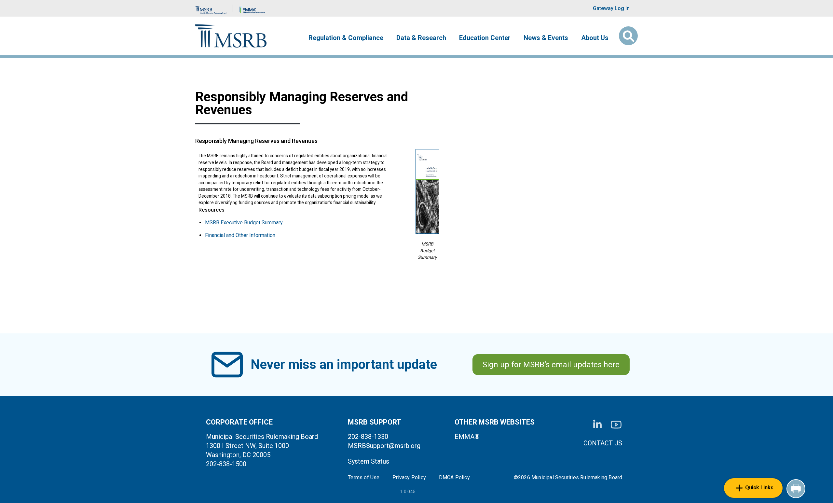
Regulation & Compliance (345, 38)
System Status (368, 461)
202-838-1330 (368, 436)
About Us (594, 38)
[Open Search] (628, 35)
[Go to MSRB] (210, 8)
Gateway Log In (611, 8)
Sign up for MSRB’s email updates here (551, 364)
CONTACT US (602, 443)
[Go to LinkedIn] (597, 424)
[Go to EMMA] (252, 8)
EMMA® (467, 436)
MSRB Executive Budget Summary (244, 222)
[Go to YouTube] (616, 424)
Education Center (485, 38)
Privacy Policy (409, 477)
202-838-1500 (226, 464)
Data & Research (421, 38)
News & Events (546, 38)
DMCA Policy (454, 477)
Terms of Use (363, 477)
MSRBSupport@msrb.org (384, 446)
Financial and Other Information (240, 235)
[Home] (230, 36)
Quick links (759, 487)
